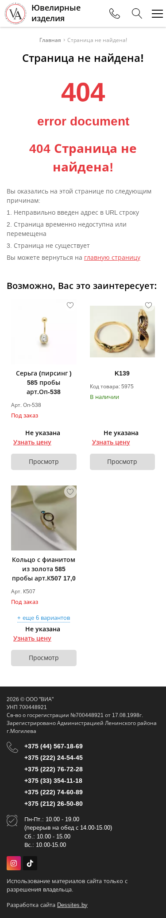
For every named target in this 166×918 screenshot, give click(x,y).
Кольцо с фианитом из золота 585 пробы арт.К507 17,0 (44, 569)
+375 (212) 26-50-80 (53, 803)
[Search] (137, 14)
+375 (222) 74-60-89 (53, 792)
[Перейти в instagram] (14, 863)
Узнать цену (32, 442)
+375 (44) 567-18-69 (53, 746)
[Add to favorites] (70, 305)
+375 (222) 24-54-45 (53, 757)
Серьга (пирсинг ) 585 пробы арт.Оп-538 (44, 382)
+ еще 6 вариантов (43, 618)
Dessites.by (72, 905)
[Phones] (115, 14)
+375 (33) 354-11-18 (53, 780)
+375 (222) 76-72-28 (53, 769)
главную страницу (112, 257)
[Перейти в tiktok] (30, 863)
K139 (122, 373)
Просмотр (44, 461)
